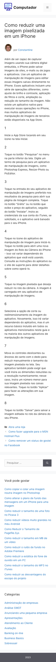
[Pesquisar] (47, 463)
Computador (25, 7)
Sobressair (10, 643)
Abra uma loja (17, 427)
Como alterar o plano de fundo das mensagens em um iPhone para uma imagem (26, 502)
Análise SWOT (12, 607)
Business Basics (14, 638)
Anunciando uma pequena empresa (25, 612)
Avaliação (10, 628)
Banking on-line (13, 633)
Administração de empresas (21, 602)
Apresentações (13, 618)
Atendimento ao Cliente (18, 623)
